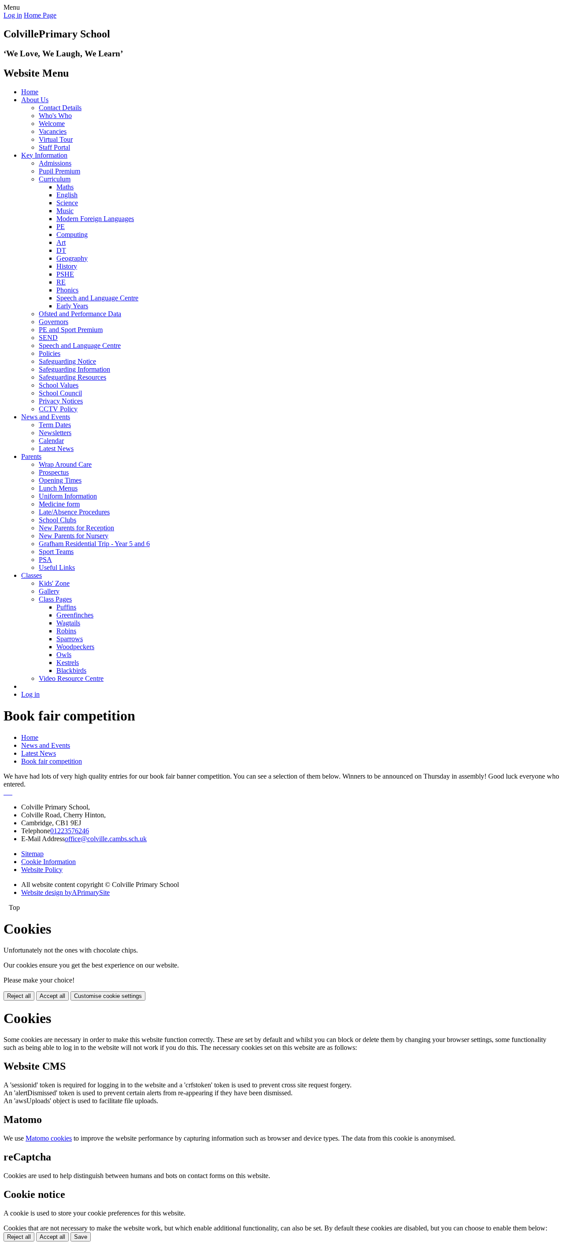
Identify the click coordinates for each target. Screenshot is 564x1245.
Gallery (49, 591)
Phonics (67, 290)
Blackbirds (71, 670)
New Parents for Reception (76, 528)
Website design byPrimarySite (65, 892)
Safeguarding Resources (72, 377)
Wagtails (68, 623)
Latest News (56, 448)
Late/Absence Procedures (74, 512)
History (66, 266)
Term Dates (55, 425)
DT (61, 250)
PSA (45, 559)
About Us (34, 99)
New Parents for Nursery (73, 535)
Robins (66, 631)
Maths (65, 187)
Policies (49, 353)
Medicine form (59, 504)
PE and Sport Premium (71, 329)
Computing (72, 234)
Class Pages (55, 599)
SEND (48, 337)
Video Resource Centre (71, 678)
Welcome (52, 123)
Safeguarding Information (74, 369)
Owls (63, 654)
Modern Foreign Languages (95, 218)
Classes (31, 575)
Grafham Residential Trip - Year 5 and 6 (94, 543)
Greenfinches (74, 615)
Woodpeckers (75, 646)
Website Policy (42, 869)
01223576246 (69, 831)
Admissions (55, 163)
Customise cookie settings (108, 996)
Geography (72, 258)
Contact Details (60, 107)
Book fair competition (51, 761)
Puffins (66, 607)
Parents (31, 456)
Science (67, 203)
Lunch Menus (58, 488)
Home (29, 92)
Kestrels (67, 662)
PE (60, 226)
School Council (60, 393)
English (67, 195)
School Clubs (57, 520)
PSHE (65, 274)
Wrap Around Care (65, 464)
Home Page (40, 15)
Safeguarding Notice (67, 361)
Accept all (52, 996)
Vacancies (53, 131)
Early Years (72, 306)
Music (65, 210)
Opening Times (60, 480)
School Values (58, 385)
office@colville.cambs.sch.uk (106, 838)
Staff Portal (54, 147)
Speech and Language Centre (97, 298)
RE (61, 282)
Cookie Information (48, 861)
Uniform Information (68, 496)
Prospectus (54, 472)
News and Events (45, 417)
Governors (53, 321)
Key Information (44, 155)
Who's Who (55, 115)
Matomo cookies (49, 1138)
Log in (13, 15)
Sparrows (69, 639)
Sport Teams (56, 551)
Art (61, 242)
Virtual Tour (56, 139)
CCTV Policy (58, 409)
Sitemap (32, 853)
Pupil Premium (59, 171)
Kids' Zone (54, 583)
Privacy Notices (61, 401)
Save (80, 1237)
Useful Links (57, 567)
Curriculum (54, 179)
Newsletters (55, 432)
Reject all (19, 996)
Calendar (51, 440)
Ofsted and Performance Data (80, 314)
